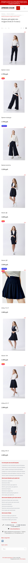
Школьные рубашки (7, 504)
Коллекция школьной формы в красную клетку (13, 473)
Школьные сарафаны (7, 480)
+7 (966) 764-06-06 (20, 525)
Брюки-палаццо (6, 117)
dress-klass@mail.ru (15, 528)
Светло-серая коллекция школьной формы (12, 475)
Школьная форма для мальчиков (11, 497)
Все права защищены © (8, 557)
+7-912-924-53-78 (15, 526)
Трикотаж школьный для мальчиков (11, 508)
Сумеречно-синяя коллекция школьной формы (13, 471)
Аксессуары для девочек (8, 494)
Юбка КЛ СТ (5, 403)
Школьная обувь (6, 513)
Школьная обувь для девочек (9, 515)
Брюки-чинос (5, 70)
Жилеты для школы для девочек (10, 486)
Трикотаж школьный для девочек (10, 492)
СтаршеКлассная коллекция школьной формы (13, 465)
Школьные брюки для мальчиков (10, 500)
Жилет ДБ (4, 213)
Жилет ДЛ (4, 260)
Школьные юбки (6, 482)
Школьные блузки (6, 488)
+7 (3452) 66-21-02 (9, 525)
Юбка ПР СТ (5, 451)
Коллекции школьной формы (10, 462)
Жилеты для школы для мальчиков (10, 502)
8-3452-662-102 (16, 3)
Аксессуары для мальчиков (8, 510)
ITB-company (22, 559)
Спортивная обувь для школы (9, 519)
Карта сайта (4, 545)
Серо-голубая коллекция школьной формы (12, 469)
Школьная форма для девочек (10, 478)
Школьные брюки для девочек (9, 484)
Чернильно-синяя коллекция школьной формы (13, 467)
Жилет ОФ (4, 355)
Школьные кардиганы (7, 490)
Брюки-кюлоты (6, 165)
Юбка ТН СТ (5, 308)
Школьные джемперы (7, 506)
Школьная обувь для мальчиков (10, 517)
